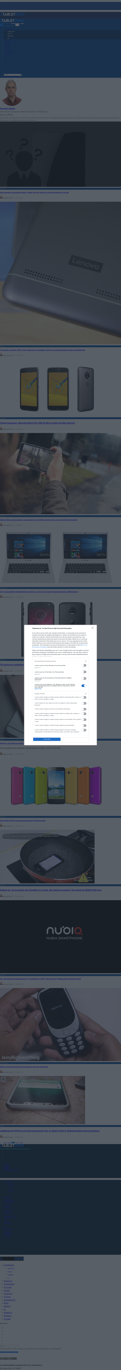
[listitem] (60, 661)
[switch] (83, 665)
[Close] (93, 628)
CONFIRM (46, 739)
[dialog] (60, 685)
